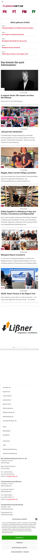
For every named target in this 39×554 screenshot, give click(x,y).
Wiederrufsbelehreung (10, 449)
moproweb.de (7, 396)
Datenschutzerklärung (16, 551)
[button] (36, 519)
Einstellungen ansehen (19, 547)
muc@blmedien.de (12, 499)
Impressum (26, 551)
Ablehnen (19, 542)
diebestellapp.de (8, 416)
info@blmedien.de (11, 476)
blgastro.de (6, 391)
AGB (4, 445)
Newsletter (6, 435)
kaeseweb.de (7, 400)
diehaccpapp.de (8, 408)
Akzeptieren (19, 537)
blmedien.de (7, 387)
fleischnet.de (7, 404)
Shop (4, 427)
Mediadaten (6, 431)
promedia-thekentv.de (10, 421)
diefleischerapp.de (8, 412)
